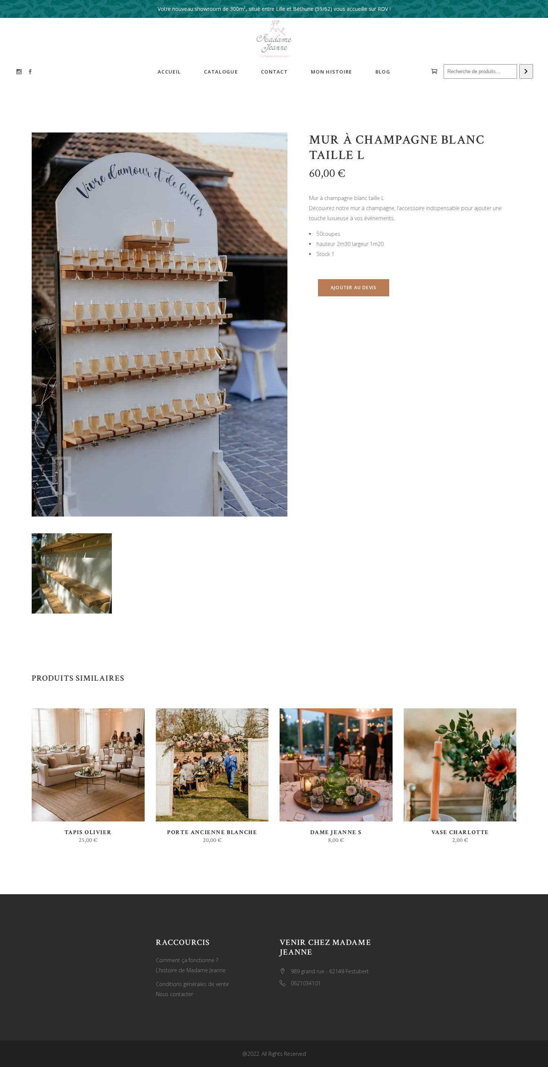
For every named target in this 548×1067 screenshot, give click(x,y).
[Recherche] (526, 71)
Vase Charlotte (460, 832)
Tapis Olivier (87, 832)
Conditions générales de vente (192, 984)
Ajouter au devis (354, 287)
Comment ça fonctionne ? (187, 960)
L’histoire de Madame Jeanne (191, 970)
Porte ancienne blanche (212, 832)
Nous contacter (174, 994)
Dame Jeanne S (336, 832)
